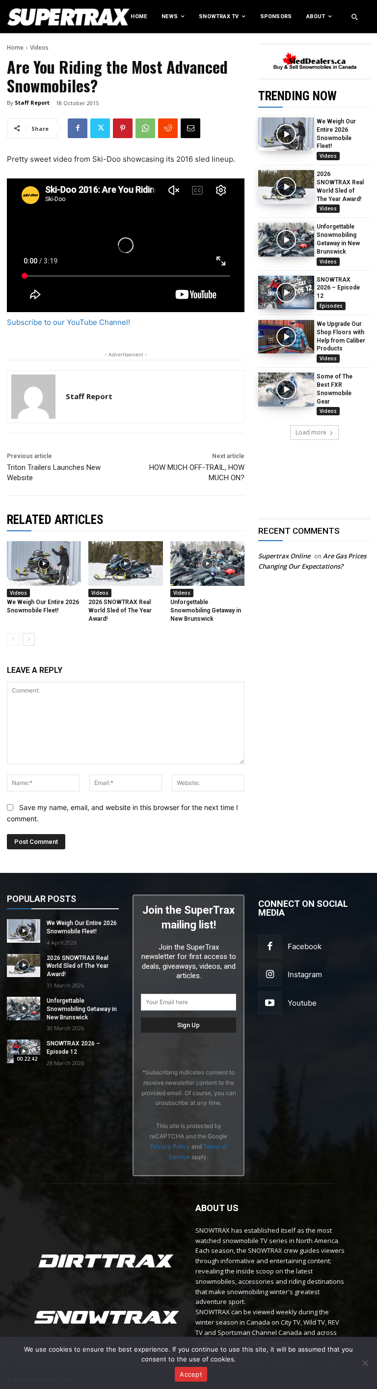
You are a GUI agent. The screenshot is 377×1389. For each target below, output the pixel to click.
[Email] (190, 128)
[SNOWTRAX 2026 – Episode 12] (286, 292)
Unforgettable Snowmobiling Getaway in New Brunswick (205, 610)
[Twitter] (100, 128)
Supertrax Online (284, 555)
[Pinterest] (123, 128)
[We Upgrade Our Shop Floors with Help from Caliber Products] (286, 336)
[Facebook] (77, 128)
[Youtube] (270, 1003)
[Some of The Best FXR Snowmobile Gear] (286, 389)
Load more (311, 432)
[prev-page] (13, 639)
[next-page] (29, 639)
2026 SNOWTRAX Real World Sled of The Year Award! (120, 610)
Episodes (331, 305)
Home (15, 47)
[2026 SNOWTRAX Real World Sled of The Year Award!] (286, 186)
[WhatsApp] (145, 128)
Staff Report (32, 102)
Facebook (305, 946)
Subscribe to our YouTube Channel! (68, 322)
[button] (354, 16)
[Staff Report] (33, 397)
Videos (39, 47)
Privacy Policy (170, 1146)
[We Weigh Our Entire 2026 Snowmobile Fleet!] (286, 134)
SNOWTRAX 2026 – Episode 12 (338, 288)
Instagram (305, 974)
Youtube (302, 1003)
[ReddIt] (168, 128)
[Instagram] (270, 974)
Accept (191, 1374)
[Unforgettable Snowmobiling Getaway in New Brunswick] (286, 239)
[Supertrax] (39, 17)
